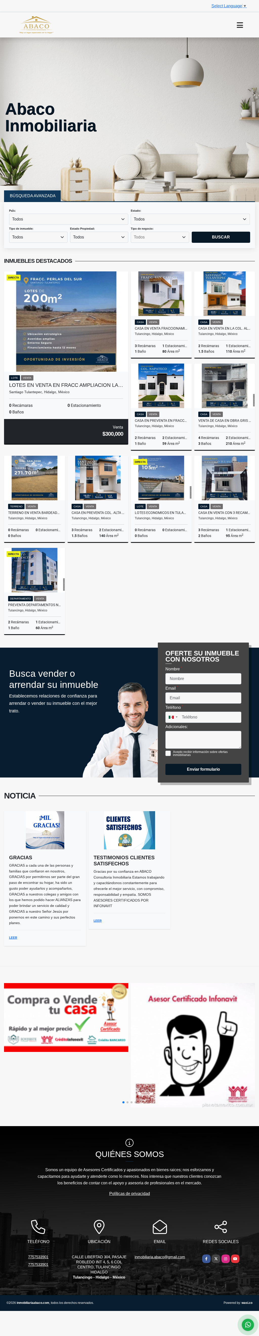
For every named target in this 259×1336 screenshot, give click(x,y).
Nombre (173, 668)
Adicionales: (176, 727)
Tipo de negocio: (142, 228)
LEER (13, 938)
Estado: (136, 210)
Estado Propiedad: (82, 228)
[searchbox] (160, 237)
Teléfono (174, 707)
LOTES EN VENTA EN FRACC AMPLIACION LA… (66, 385)
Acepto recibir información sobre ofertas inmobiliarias (200, 753)
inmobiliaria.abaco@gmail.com (160, 1257)
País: (12, 210)
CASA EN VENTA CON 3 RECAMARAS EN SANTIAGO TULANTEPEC (224, 513)
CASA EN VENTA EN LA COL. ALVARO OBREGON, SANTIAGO (224, 328)
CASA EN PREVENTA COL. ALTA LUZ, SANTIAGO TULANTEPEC (98, 513)
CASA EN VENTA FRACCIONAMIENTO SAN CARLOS (161, 328)
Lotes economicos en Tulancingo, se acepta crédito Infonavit (161, 513)
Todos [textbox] (17, 219)
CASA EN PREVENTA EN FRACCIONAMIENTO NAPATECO (161, 420)
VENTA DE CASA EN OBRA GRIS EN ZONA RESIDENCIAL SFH (224, 420)
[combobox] (68, 219)
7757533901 (38, 1257)
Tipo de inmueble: (21, 228)
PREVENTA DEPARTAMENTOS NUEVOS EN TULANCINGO (34, 605)
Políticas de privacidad (129, 1193)
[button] (123, 1102)
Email (171, 687)
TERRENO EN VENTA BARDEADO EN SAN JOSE (34, 513)
